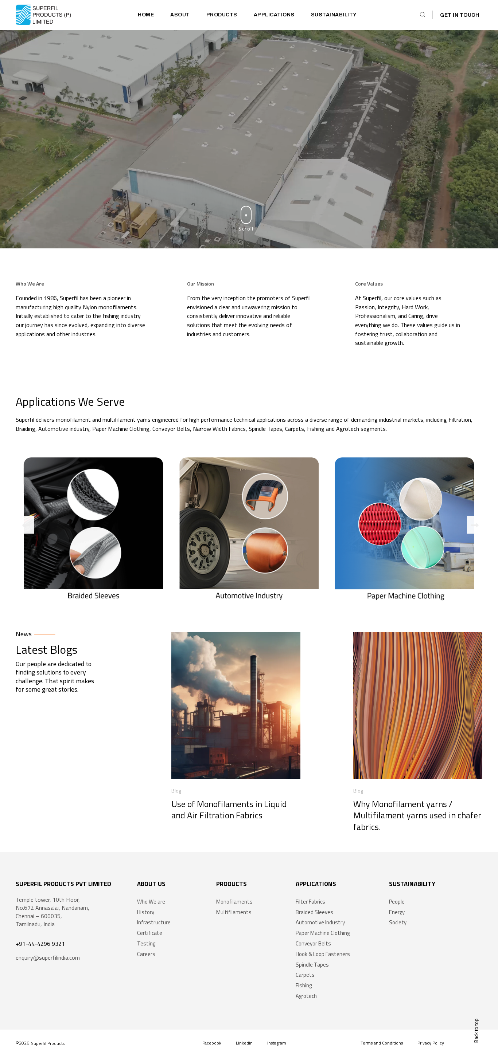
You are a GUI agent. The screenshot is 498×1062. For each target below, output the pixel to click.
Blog (176, 790)
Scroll (245, 228)
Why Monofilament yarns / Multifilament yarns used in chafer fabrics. (417, 815)
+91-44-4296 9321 (40, 943)
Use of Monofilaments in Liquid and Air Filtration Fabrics (229, 809)
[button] (26, 525)
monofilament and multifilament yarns (103, 419)
